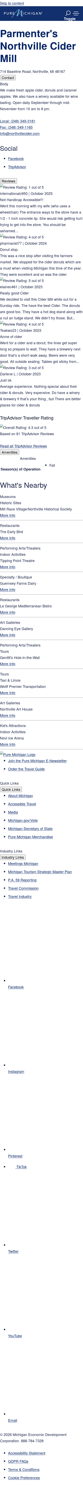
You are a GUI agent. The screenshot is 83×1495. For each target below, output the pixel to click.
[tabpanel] (41, 125)
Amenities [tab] (10, 452)
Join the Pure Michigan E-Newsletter (37, 760)
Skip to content (12, 3)
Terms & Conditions (23, 1469)
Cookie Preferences (24, 1477)
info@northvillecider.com (20, 133)
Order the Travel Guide (26, 768)
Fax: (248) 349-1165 (16, 127)
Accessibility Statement (26, 1452)
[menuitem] (45, 1478)
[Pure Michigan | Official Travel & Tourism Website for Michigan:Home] (23, 13)
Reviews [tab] (8, 180)
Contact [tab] (8, 77)
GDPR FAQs (18, 1461)
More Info (7, 515)
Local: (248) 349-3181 (17, 120)
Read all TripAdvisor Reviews (23, 445)
